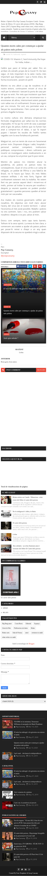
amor (26, 633)
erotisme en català (37, 633)
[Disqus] (23, 406)
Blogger (31, 644)
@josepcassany (7, 255)
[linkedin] (44, 2)
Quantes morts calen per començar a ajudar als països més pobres (23, 312)
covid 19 (9, 54)
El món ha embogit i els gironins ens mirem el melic (23, 289)
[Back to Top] (29, 869)
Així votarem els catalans (23, 792)
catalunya (7, 285)
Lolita (15, 534)
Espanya (36, 623)
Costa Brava (18, 623)
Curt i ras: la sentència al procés (25, 803)
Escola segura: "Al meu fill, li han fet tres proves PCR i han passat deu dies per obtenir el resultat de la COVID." (28, 822)
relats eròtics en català (9, 637)
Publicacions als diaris (21, 628)
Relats (5, 612)
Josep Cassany (33, 873)
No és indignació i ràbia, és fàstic (24, 511)
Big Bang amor (7, 623)
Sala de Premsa (17, 633)
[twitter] (41, 2)
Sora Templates (21, 873)
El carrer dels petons (20, 523)
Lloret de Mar (6, 628)
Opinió (23, 54)
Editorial (16, 54)
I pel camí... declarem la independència (27, 753)
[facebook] (37, 2)
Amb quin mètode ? (11, 338)
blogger (41, 370)
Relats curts (5, 633)
